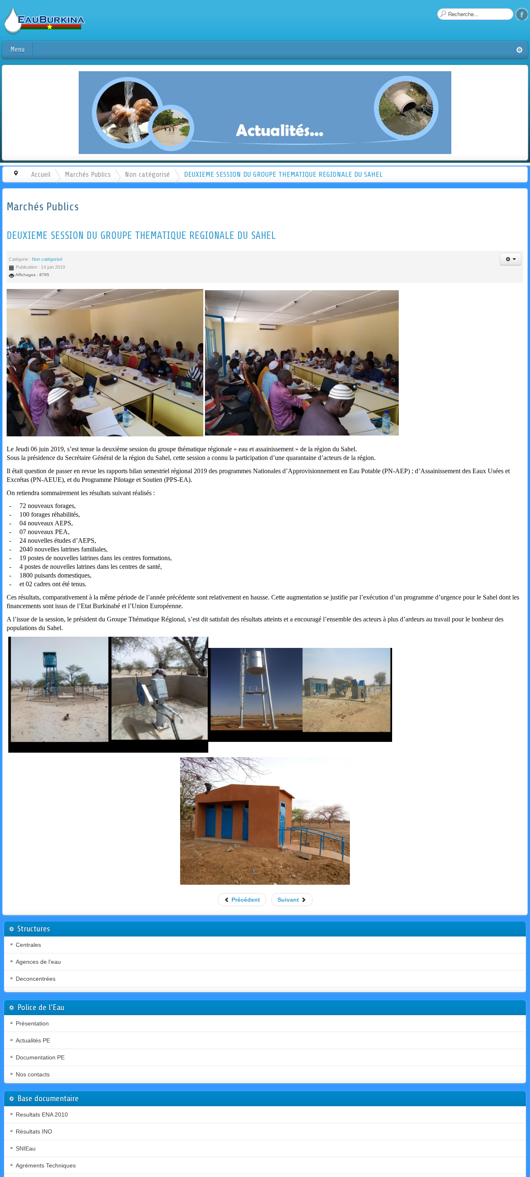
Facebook (522, 14)
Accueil (41, 174)
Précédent (245, 899)
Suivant (289, 899)
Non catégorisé (147, 174)
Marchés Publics (88, 174)
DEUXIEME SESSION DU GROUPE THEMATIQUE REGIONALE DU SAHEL (141, 235)
